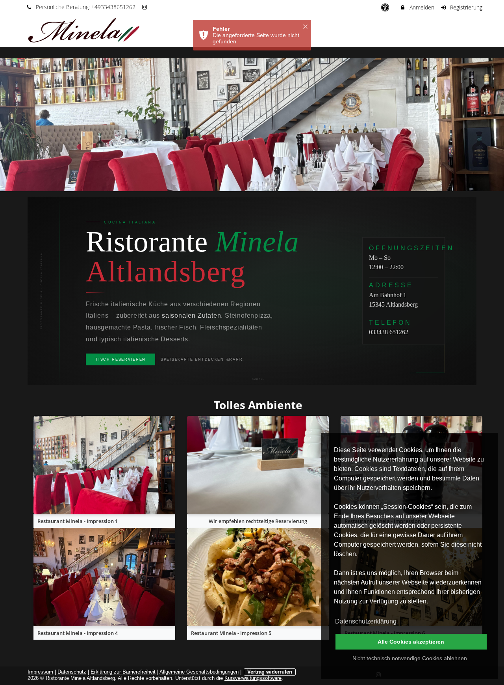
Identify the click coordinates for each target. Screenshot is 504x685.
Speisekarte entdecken (192, 359)
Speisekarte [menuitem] (436, 30)
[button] (469, 31)
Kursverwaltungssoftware (253, 678)
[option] (252, 124)
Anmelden (421, 7)
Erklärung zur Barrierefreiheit (123, 672)
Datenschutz (71, 672)
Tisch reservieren (120, 359)
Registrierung (465, 7)
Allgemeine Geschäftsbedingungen (199, 672)
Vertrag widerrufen (269, 672)
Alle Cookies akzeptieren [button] (411, 641)
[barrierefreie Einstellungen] (385, 7)
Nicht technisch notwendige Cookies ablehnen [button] (409, 658)
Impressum (40, 672)
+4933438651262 (113, 7)
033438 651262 (388, 332)
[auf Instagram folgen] (145, 7)
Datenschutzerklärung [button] (366, 621)
